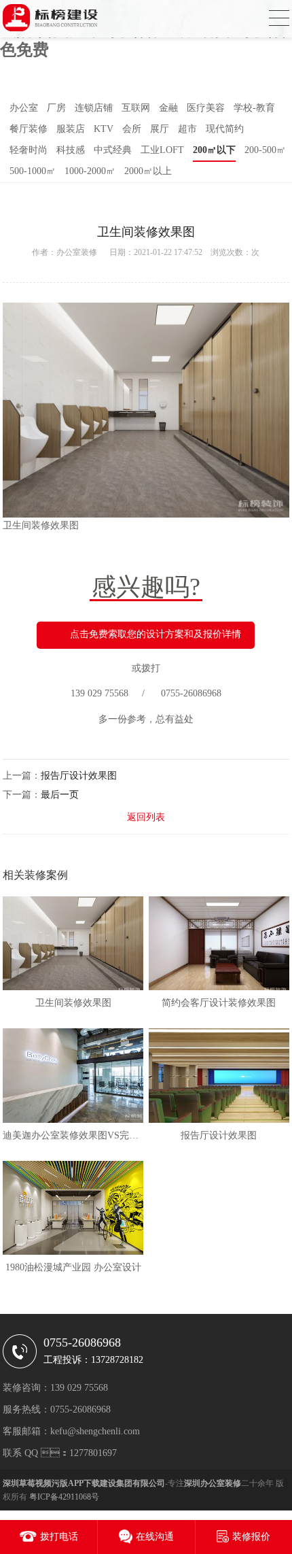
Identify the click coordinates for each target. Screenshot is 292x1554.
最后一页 (60, 795)
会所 (131, 129)
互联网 (136, 108)
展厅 (159, 129)
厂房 (56, 108)
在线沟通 (155, 1537)
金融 (168, 108)
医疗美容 (206, 108)
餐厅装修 (29, 129)
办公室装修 (76, 252)
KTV (103, 129)
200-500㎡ (265, 150)
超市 (187, 129)
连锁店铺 (94, 108)
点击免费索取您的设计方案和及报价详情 (155, 634)
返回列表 (146, 817)
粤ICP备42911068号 (64, 1497)
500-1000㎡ (33, 171)
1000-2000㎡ (90, 171)
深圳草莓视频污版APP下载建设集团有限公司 (84, 1483)
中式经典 (113, 150)
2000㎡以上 (148, 171)
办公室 (24, 108)
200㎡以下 (214, 150)
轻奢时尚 (29, 150)
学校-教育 (254, 108)
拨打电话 (59, 1537)
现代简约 (225, 129)
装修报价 (251, 1537)
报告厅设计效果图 (79, 776)
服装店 (70, 129)
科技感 (70, 150)
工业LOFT (162, 150)
